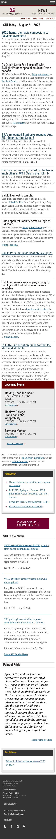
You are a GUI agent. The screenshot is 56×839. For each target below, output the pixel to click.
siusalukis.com (11, 337)
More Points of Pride (42, 739)
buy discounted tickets (37, 309)
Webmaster (11, 789)
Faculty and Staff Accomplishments (28, 524)
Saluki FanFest (16, 202)
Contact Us (51, 19)
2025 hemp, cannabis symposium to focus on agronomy (25, 34)
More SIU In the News (16, 654)
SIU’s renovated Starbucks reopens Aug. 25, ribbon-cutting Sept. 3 (27, 136)
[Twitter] (7, 826)
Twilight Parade (9, 81)
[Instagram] (19, 826)
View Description (11, 405)
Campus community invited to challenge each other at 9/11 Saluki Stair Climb (27, 172)
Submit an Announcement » (14, 810)
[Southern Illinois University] (12, 14)
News (43, 11)
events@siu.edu (9, 244)
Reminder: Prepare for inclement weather (29, 502)
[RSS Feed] (26, 826)
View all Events (15, 444)
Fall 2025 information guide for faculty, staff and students (26, 347)
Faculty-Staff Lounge (33, 227)
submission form (20, 461)
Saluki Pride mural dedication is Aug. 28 (27, 253)
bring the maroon (40, 74)
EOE (17, 793)
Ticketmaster (18, 122)
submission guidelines (33, 458)
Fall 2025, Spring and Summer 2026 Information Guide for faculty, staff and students (28, 494)
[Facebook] (13, 826)
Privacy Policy (8, 793)
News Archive (38, 19)
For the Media (25, 19)
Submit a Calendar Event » (14, 814)
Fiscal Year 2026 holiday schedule (25, 506)
